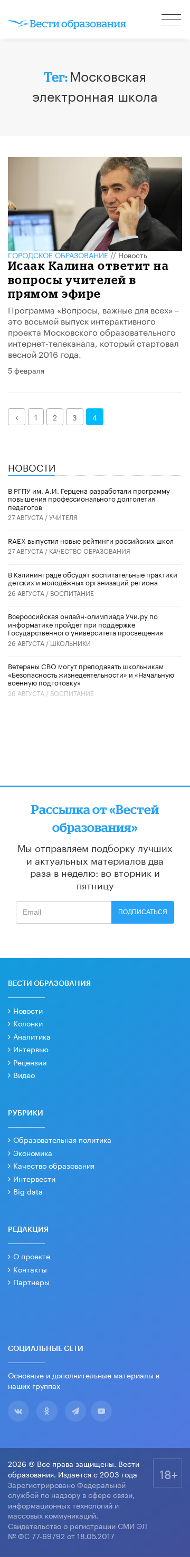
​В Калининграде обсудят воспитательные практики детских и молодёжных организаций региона (92, 578)
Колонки (28, 1023)
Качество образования (89, 550)
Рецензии (29, 1062)
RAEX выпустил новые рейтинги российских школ (91, 540)
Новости (28, 1010)
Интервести (34, 1178)
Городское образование (58, 254)
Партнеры (31, 1281)
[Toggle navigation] (172, 21)
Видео (24, 1074)
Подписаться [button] (142, 912)
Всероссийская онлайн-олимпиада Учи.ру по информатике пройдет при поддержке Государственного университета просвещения (85, 623)
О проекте (31, 1255)
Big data (28, 1191)
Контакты (30, 1269)
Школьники (70, 643)
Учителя (63, 517)
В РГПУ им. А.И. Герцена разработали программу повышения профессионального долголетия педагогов (89, 498)
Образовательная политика (62, 1139)
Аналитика (32, 1036)
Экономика (32, 1152)
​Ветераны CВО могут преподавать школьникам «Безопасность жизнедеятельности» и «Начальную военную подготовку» (91, 673)
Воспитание (72, 592)
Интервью (31, 1048)
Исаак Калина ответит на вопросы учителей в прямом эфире (88, 279)
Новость (132, 254)
